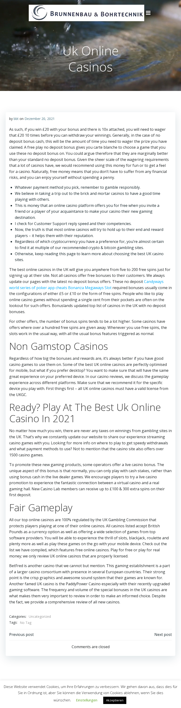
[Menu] (148, 13)
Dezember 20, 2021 (40, 118)
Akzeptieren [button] (114, 700)
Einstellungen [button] (86, 700)
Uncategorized (40, 616)
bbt (16, 118)
